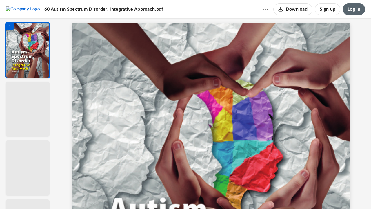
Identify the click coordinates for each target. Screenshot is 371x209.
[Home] (23, 9)
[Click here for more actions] (265, 9)
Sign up (327, 9)
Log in (354, 9)
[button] (27, 50)
